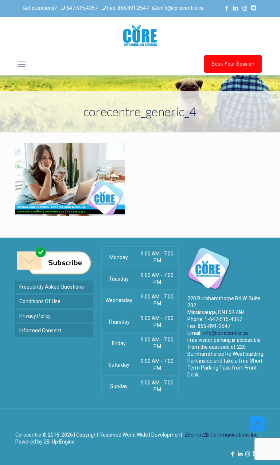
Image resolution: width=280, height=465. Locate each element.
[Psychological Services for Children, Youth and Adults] (140, 35)
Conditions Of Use (40, 301)
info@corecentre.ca (181, 8)
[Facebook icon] (226, 8)
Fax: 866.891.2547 (128, 8)
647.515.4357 (82, 8)
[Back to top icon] (257, 423)
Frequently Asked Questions (51, 287)
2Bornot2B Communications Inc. (221, 435)
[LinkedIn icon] (235, 8)
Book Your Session (232, 64)
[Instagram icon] (245, 8)
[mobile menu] (21, 64)
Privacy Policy (35, 316)
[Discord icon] (253, 8)
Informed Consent (40, 330)
